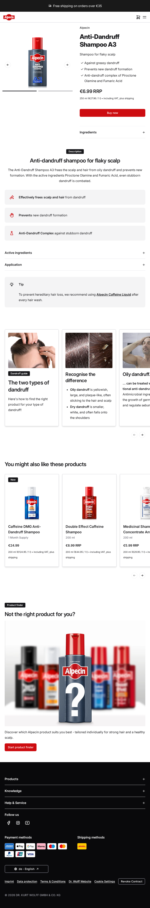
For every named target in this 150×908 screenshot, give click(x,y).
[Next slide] (142, 435)
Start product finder (20, 747)
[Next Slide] (67, 65)
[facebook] (8, 823)
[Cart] (138, 17)
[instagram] (18, 823)
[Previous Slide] (8, 65)
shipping (129, 98)
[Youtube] (27, 823)
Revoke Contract (131, 881)
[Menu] (144, 17)
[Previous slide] (134, 435)
